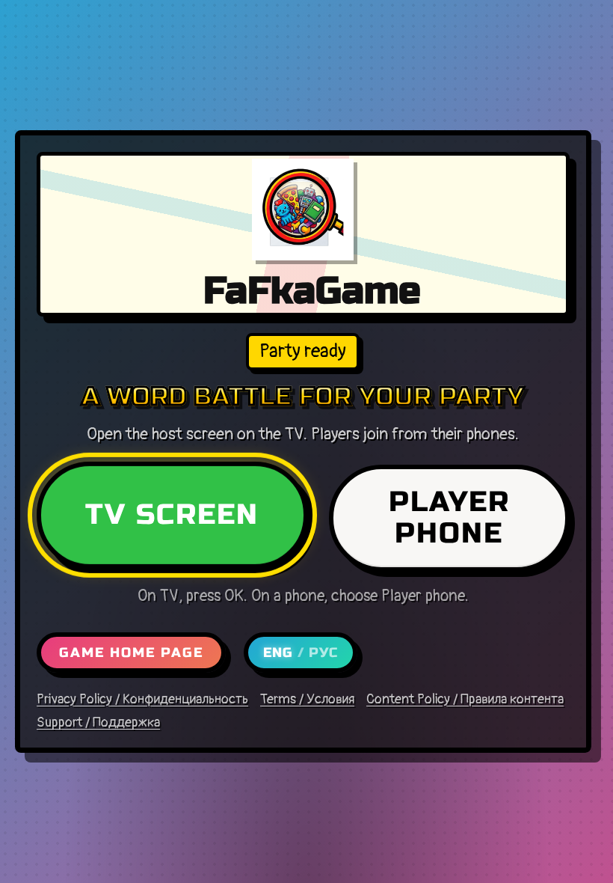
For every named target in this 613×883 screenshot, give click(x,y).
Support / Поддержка (98, 723)
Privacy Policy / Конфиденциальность (142, 699)
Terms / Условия (307, 699)
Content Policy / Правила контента (465, 699)
